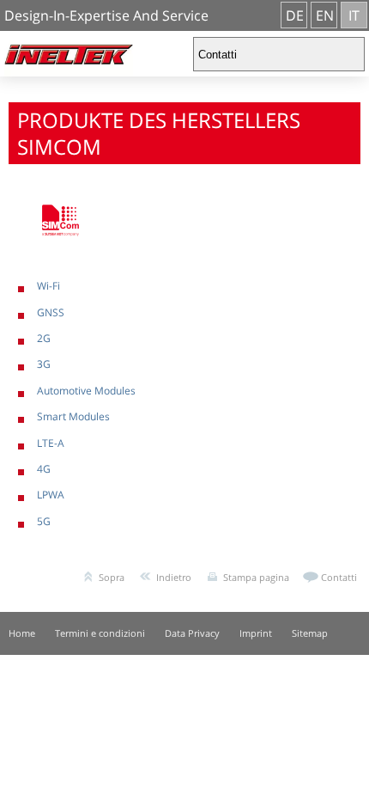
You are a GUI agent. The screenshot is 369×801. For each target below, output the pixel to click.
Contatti (339, 577)
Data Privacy (192, 633)
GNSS (50, 312)
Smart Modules (73, 416)
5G (44, 521)
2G (44, 338)
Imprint (255, 633)
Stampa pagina (256, 577)
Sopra (111, 577)
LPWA (50, 494)
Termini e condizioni (100, 633)
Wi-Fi (48, 285)
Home (22, 633)
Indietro (173, 577)
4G (44, 469)
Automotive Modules (86, 390)
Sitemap (310, 633)
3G (44, 364)
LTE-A (50, 443)
